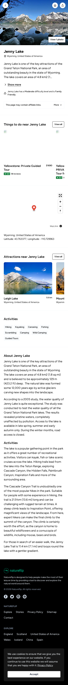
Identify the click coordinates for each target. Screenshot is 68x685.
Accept (34, 674)
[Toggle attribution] (61, 226)
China (29, 639)
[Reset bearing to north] (60, 211)
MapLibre (54, 226)
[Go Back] (5, 5)
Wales (7, 639)
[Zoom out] (60, 206)
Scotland (22, 634)
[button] (34, 208)
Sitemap (51, 611)
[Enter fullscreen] (60, 195)
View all (58, 124)
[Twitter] (12, 596)
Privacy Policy (35, 611)
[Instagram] (18, 596)
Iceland (18, 639)
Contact (8, 617)
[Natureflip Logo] (34, 570)
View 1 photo (56, 39)
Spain (40, 639)
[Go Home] (55, 5)
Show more (14, 84)
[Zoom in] (60, 201)
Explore (8, 611)
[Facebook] (6, 596)
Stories (20, 611)
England (8, 634)
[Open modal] (62, 5)
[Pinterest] (25, 596)
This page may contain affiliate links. (32, 105)
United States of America (45, 634)
